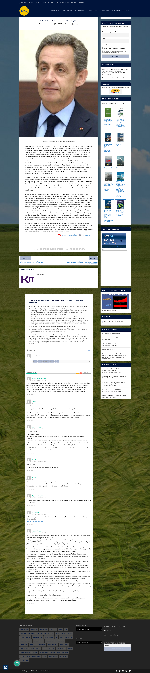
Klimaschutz (24, 648)
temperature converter (109, 310)
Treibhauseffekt (62, 652)
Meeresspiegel (25, 652)
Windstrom (24, 660)
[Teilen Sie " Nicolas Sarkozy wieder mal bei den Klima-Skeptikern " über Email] (58, 249)
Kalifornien (50, 641)
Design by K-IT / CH (29, 671)
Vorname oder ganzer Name (110, 32)
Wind (44, 656)
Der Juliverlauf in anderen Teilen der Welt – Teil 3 (114, 396)
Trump (22, 656)
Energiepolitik (25, 637)
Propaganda (44, 652)
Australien (43, 629)
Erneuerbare (49, 637)
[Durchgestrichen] (41, 361)
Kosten (51, 648)
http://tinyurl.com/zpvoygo (34, 521)
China (60, 629)
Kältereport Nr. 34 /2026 (109, 349)
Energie (69, 633)
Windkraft (63, 656)
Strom (52, 652)
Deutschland (48, 633)
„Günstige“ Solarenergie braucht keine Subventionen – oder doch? (113, 344)
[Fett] (34, 361)
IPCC (41, 641)
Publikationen (69, 11)
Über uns (55, 11)
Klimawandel (35, 648)
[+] (58, 361)
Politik (34, 652)
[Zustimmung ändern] (5, 667)
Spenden (105, 11)
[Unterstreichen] (39, 361)
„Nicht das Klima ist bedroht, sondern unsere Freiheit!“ (52, 2)
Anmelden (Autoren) (120, 11)
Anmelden (88, 350)
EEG (63, 633)
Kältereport (61, 648)
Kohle (45, 648)
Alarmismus (24, 629)
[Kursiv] (36, 361)
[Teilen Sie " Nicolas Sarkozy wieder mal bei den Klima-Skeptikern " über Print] (61, 249)
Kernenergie (60, 641)
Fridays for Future (66, 637)
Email (103, 38)
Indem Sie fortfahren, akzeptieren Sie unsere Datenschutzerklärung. (114, 52)
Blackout (53, 629)
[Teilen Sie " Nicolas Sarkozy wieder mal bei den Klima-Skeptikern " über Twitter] (44, 249)
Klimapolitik (64, 645)
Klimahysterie (40, 645)
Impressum (107, 631)
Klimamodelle (52, 645)
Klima (66, 24)
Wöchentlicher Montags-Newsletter (114, 48)
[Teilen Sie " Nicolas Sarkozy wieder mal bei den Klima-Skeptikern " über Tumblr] (48, 249)
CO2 (66, 629)
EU (56, 637)
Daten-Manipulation (35, 633)
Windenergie (53, 656)
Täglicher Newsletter (110, 45)
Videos (81, 11)
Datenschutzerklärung (111, 635)
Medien (70, 648)
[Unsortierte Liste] (46, 361)
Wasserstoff (36, 656)
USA (28, 656)
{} (55, 361)
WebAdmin (50, 24)
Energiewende (37, 637)
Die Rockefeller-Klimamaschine (111, 333)
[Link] (53, 361)
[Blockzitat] (48, 361)
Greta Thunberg (25, 641)
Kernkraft (23, 645)
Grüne (36, 641)
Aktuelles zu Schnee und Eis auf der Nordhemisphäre (112, 338)
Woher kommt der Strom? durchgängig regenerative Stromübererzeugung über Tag (112, 370)
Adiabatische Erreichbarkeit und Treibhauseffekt (112, 390)
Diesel (58, 633)
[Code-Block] (51, 361)
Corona (23, 633)
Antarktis (34, 629)
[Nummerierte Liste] (43, 361)
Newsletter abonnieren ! (35, 366)
